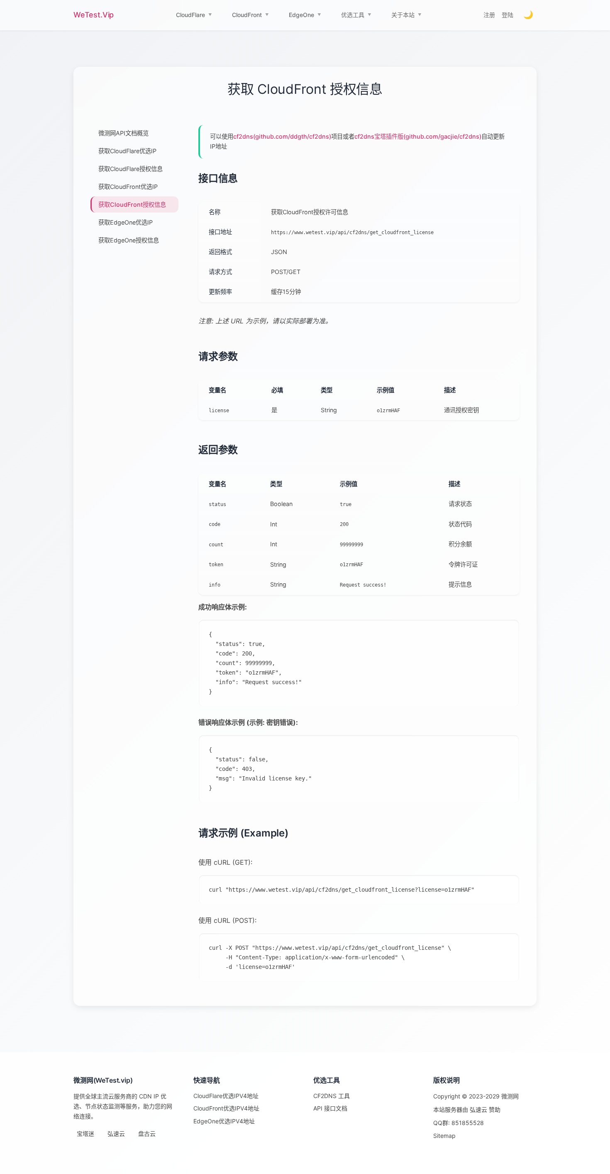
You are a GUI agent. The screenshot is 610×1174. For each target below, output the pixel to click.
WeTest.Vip (93, 14)
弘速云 (116, 1133)
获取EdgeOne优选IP (125, 222)
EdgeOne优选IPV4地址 (224, 1121)
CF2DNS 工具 (331, 1095)
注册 (489, 14)
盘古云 (147, 1133)
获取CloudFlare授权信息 (130, 168)
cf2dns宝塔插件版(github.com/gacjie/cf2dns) (417, 136)
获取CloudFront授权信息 (132, 204)
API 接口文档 (330, 1108)
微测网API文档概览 (123, 133)
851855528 (467, 1122)
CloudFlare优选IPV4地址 (226, 1095)
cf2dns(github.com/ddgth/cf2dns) (282, 136)
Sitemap (444, 1135)
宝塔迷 (85, 1133)
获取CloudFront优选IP (128, 186)
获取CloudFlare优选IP (127, 150)
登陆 (507, 14)
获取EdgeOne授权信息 (128, 240)
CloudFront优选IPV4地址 (226, 1108)
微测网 (510, 1096)
